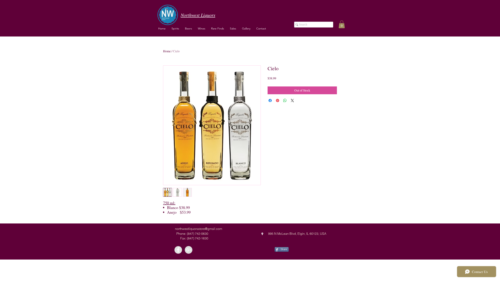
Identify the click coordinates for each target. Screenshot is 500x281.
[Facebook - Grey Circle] (178, 250)
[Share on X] (292, 100)
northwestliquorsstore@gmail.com (198, 229)
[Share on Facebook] (270, 100)
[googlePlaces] (262, 234)
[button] (201, 28)
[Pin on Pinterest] (277, 100)
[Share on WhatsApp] (285, 100)
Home (167, 51)
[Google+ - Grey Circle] (188, 250)
